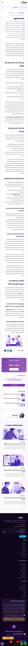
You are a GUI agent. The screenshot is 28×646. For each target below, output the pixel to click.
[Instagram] (21, 641)
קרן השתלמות (22, 576)
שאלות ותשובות (22, 553)
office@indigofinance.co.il (19, 526)
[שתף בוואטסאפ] (8, 351)
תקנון (24, 592)
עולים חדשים (23, 572)
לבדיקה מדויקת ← (14, 385)
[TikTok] (14, 641)
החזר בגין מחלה (22, 586)
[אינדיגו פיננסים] (24, 2)
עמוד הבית (24, 7)
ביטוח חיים (23, 574)
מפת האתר (23, 596)
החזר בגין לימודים (22, 588)
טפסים (24, 551)
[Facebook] (24, 641)
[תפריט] (2, 2)
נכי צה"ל (23, 584)
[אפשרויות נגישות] (2, 643)
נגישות (24, 594)
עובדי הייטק (23, 566)
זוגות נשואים (23, 570)
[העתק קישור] (5, 351)
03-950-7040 (21, 524)
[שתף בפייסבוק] (11, 351)
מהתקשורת (23, 547)
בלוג (20, 7)
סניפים (24, 557)
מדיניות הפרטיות (13, 615)
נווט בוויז (22, 536)
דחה (20, 638)
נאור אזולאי (15, 415)
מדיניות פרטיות (22, 590)
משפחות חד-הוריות (21, 578)
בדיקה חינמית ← (14, 369)
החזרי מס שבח (22, 564)
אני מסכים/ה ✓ (8, 638)
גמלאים (24, 568)
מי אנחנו (23, 545)
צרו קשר (23, 555)
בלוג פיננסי (23, 549)
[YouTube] (17, 641)
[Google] (11, 641)
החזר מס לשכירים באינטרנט (15, 123)
